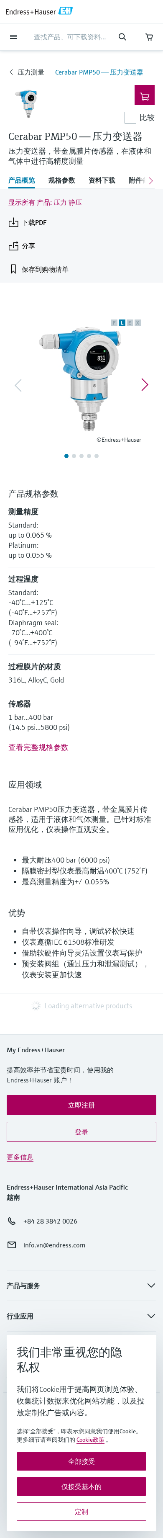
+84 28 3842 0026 (50, 1221)
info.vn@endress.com (54, 1245)
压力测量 (31, 72)
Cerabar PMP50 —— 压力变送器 (99, 72)
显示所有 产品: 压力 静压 (45, 202)
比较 (147, 117)
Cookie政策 (90, 1439)
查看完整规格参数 (38, 747)
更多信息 (20, 1157)
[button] (81, 1105)
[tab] (25, 181)
